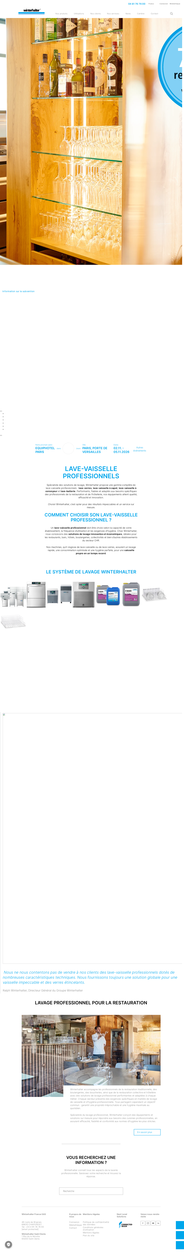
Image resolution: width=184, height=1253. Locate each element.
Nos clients (95, 13)
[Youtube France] (153, 1223)
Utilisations (79, 13)
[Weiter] (1, 435)
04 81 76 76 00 (136, 4)
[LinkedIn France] (158, 1223)
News (128, 13)
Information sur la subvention (18, 291)
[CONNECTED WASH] (125, 1225)
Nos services (113, 13)
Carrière (141, 13)
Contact (154, 13)
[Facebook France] (143, 1223)
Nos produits (61, 13)
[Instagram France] (148, 1223)
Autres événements (139, 449)
